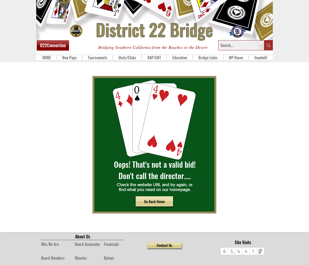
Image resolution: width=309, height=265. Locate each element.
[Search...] (268, 45)
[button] (97, 57)
